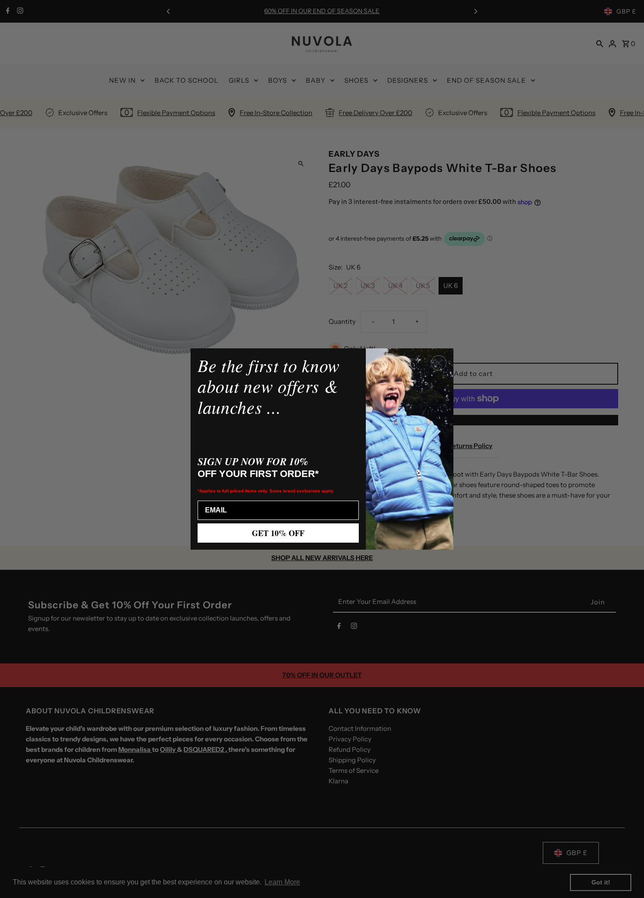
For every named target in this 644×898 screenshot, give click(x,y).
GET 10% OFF (278, 533)
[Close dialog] (438, 363)
